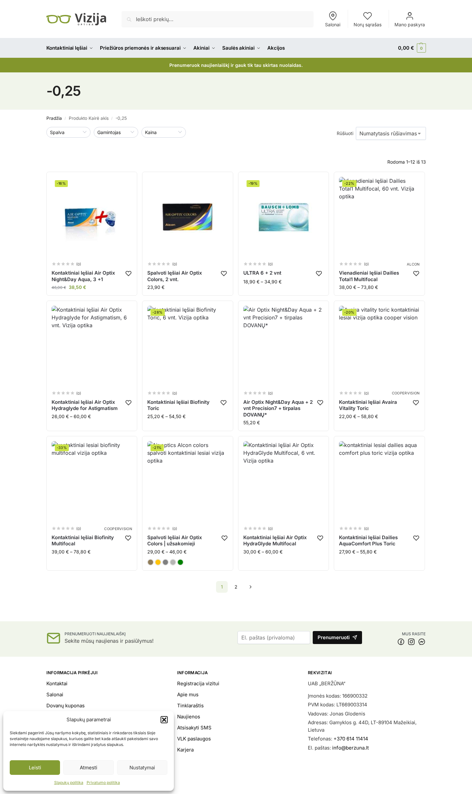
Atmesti (88, 767)
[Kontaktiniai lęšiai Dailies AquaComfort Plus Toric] (379, 481)
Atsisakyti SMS (194, 728)
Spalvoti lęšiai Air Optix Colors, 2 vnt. (174, 276)
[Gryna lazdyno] (150, 562)
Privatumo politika (103, 782)
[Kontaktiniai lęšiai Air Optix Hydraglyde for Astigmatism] (92, 346)
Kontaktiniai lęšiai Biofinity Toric (178, 405)
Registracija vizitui (198, 683)
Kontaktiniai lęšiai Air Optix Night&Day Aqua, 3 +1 (83, 276)
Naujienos (188, 716)
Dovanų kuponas (65, 705)
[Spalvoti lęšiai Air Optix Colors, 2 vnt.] (187, 217)
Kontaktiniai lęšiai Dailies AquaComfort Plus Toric (368, 540)
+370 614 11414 (350, 739)
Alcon (413, 264)
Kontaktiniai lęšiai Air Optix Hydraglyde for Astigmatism (85, 405)
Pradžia (54, 118)
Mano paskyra (409, 24)
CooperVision (406, 393)
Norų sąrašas (367, 24)
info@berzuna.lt (350, 748)
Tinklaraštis (190, 705)
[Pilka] (165, 562)
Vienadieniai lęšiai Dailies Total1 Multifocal (369, 276)
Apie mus (188, 694)
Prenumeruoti (334, 637)
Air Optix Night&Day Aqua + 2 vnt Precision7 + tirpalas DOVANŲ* (278, 408)
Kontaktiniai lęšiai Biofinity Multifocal (83, 540)
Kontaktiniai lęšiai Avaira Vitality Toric (368, 405)
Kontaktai (56, 683)
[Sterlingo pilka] (173, 562)
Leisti (35, 767)
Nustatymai (142, 767)
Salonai (332, 24)
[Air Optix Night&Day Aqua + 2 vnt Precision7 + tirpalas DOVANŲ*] (283, 346)
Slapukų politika (68, 782)
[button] (164, 719)
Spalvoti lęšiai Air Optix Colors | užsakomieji (174, 540)
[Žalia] (180, 562)
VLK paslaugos (194, 739)
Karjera (185, 750)
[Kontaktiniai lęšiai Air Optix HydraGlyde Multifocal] (283, 481)
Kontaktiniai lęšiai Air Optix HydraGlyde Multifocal (275, 540)
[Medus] (158, 562)
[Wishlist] (128, 273)
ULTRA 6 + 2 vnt (262, 273)
